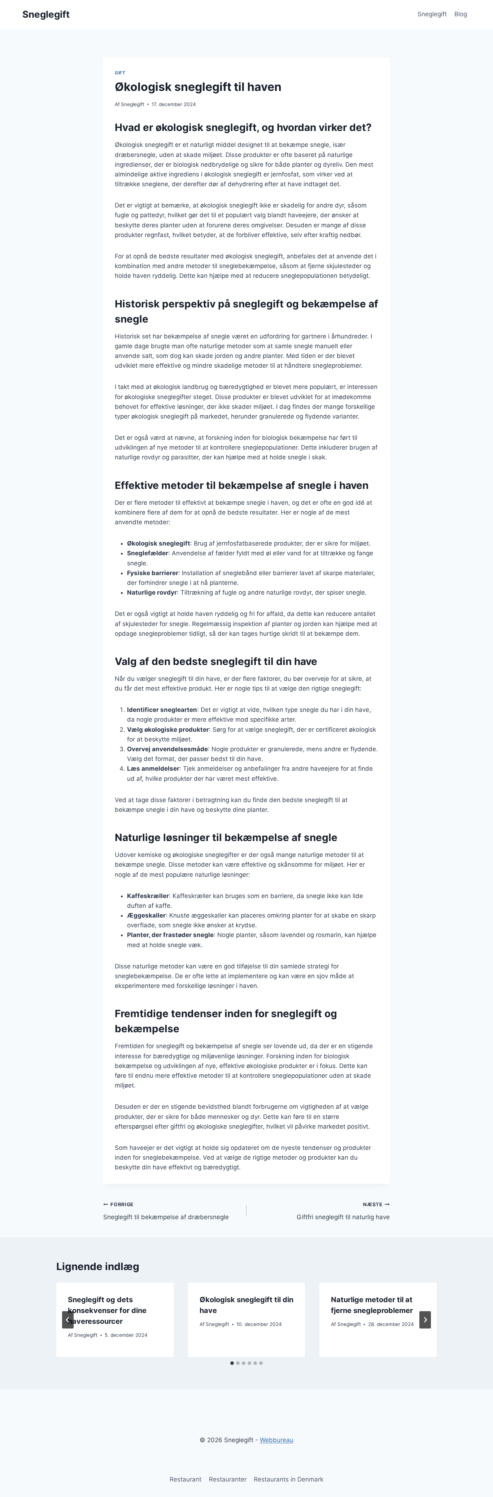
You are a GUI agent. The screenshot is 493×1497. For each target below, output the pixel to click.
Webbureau (276, 1440)
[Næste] (425, 1320)
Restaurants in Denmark (288, 1479)
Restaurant (185, 1479)
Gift (120, 72)
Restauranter (228, 1479)
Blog (460, 14)
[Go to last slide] (68, 1320)
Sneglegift (432, 14)
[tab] (232, 1363)
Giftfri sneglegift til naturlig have (343, 1211)
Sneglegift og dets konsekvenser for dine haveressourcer (107, 1310)
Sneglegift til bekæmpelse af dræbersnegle (166, 1211)
